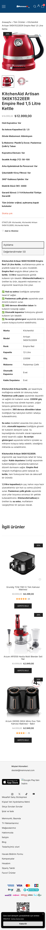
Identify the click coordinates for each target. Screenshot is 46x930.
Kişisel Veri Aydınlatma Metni (16, 802)
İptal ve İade (8, 811)
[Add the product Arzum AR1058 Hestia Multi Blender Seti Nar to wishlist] (40, 649)
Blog (4, 842)
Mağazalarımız (9, 828)
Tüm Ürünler (19, 22)
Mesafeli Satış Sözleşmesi (14, 797)
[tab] (23, 244)
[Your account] (39, 6)
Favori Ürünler (9, 873)
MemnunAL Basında (11, 818)
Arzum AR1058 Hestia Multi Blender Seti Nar (23, 657)
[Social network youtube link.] (34, 793)
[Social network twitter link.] (19, 793)
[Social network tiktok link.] (27, 793)
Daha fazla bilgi (17, 919)
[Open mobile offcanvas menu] (3, 6)
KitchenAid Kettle (22, 225)
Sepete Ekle (23, 606)
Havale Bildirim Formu (12, 854)
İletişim (5, 837)
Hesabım (6, 863)
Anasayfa (6, 22)
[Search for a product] (34, 6)
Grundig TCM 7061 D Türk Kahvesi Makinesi (23, 588)
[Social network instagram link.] (12, 793)
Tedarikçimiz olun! (10, 846)
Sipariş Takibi (8, 868)
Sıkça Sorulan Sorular (12, 806)
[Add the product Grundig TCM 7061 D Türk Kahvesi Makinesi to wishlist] (40, 579)
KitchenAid (16, 222)
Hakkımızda (7, 832)
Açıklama (8, 244)
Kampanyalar (8, 858)
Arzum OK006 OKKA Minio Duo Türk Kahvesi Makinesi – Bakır (23, 722)
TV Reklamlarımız (10, 823)
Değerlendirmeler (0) (14, 251)
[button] (40, 35)
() (29, 599)
